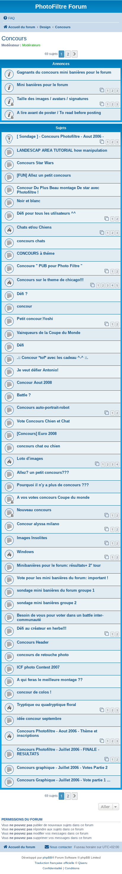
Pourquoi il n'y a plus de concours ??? (53, 485)
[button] (75, 54)
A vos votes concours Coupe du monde (53, 497)
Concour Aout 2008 (34, 382)
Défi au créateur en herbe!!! (41, 628)
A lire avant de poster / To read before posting (59, 112)
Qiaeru (82, 862)
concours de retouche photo (43, 655)
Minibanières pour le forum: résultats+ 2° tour (59, 565)
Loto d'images (30, 458)
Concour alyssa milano (38, 524)
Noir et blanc (28, 201)
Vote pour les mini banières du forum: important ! (62, 578)
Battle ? (24, 395)
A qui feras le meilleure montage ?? (50, 679)
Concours (14, 38)
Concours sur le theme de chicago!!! (50, 280)
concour (24, 306)
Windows (25, 552)
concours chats (31, 241)
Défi (20, 345)
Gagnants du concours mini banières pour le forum (64, 72)
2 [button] (68, 54)
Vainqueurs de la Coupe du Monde (48, 332)
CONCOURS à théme (35, 253)
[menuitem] (9, 18)
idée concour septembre (39, 718)
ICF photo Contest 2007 (38, 667)
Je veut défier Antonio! (37, 370)
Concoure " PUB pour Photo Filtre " (49, 266)
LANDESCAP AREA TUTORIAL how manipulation (62, 150)
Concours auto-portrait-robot (43, 407)
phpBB (47, 857)
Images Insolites (32, 538)
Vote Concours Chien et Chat (43, 421)
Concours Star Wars (35, 163)
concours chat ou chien (38, 446)
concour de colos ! (34, 692)
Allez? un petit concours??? (43, 472)
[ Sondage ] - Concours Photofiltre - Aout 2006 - (60, 136)
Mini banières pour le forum (42, 85)
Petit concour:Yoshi (35, 318)
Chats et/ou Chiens (34, 227)
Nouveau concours (34, 510)
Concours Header (33, 642)
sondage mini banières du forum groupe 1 (55, 590)
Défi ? (22, 294)
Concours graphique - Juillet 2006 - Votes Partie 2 (62, 767)
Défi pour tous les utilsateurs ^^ (46, 213)
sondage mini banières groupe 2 (46, 603)
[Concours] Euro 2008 (37, 433)
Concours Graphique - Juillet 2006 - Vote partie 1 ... (63, 780)
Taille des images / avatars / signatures (52, 98)
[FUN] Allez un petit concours (44, 175)
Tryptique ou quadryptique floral (46, 704)
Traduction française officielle (54, 862)
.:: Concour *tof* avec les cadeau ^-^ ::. (52, 357)
